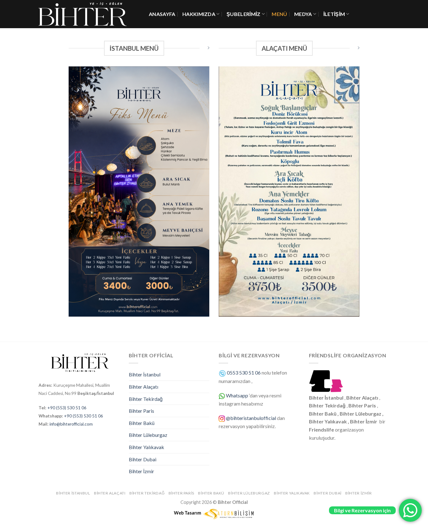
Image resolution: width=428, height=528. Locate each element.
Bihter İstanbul (144, 374)
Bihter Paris (141, 411)
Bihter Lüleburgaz (148, 435)
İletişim (334, 14)
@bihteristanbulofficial (251, 418)
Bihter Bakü (141, 423)
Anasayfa (162, 14)
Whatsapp (237, 395)
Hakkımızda (198, 14)
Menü (279, 14)
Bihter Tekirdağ (146, 399)
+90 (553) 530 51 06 (66, 407)
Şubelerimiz (244, 14)
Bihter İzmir (141, 471)
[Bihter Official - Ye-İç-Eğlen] (89, 14)
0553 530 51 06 (244, 372)
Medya (303, 14)
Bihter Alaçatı (143, 387)
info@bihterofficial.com (71, 424)
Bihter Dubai (142, 459)
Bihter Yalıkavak (146, 447)
